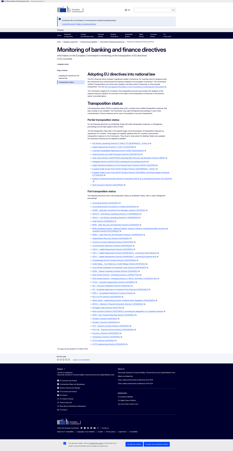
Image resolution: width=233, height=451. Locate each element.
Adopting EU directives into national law (69, 77)
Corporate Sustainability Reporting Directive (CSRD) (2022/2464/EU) (118, 151)
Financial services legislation (88, 42)
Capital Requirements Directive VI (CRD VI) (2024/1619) (113, 147)
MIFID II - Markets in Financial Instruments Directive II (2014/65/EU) (117, 304)
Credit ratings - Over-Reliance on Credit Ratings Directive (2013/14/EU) (118, 264)
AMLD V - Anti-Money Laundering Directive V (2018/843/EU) (115, 218)
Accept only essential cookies (157, 444)
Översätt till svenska (68, 24)
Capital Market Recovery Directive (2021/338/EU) (111, 238)
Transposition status (66, 82)
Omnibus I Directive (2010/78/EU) (104, 319)
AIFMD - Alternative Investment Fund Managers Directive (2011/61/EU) (118, 210)
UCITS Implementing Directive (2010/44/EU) (108, 344)
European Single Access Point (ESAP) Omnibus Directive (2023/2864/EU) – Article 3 (124, 169)
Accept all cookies (134, 444)
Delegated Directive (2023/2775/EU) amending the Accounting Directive (119, 162)
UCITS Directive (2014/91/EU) (103, 340)
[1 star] (58, 359)
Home (59, 35)
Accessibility (133, 432)
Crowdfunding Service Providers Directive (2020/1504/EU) (114, 260)
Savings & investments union (87, 35)
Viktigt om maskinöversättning (86, 24)
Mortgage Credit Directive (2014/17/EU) (107, 308)
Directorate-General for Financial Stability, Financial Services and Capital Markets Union (146, 372)
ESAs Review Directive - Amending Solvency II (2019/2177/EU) (115, 275)
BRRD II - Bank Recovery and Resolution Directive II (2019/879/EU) (117, 235)
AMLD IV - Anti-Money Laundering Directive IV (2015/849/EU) (115, 214)
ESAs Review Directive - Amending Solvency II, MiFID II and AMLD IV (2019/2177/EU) (124, 278)
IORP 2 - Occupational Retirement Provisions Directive (112, 293)
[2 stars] (59, 359)
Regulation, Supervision (70, 42)
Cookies (100, 432)
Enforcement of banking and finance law (112, 42)
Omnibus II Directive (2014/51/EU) (105, 322)
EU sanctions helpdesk (125, 397)
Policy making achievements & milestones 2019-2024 (135, 383)
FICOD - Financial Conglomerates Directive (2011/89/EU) (113, 282)
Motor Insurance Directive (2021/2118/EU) (107, 185)
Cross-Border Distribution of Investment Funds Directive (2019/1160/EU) (119, 268)
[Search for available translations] (165, 87)
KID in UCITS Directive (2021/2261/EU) (106, 297)
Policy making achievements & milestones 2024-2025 (135, 380)
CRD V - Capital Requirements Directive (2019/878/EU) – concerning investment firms (124, 257)
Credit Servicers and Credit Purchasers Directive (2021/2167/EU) (116, 154)
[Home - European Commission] (72, 9)
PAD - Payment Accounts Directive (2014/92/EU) (110, 326)
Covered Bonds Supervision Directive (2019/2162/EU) (112, 246)
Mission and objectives (125, 376)
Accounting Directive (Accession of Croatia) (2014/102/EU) (114, 207)
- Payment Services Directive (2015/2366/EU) (117, 330)
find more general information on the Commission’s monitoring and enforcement (134, 87)
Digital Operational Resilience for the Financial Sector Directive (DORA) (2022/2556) (124, 165)
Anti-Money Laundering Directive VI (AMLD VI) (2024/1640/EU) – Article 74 (120, 143)
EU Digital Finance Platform (127, 400)
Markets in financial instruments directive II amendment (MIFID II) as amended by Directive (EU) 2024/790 (132, 179)
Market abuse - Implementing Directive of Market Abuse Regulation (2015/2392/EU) (123, 300)
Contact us (105, 428)
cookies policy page (95, 443)
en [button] (129, 10)
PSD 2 (94, 330)
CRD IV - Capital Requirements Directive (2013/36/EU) (112, 249)
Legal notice (122, 432)
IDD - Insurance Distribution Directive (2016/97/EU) (111, 286)
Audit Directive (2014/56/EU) (103, 221)
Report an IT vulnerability (65, 432)
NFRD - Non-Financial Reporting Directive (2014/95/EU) (113, 315)
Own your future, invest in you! (128, 404)
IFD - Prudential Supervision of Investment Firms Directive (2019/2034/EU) (120, 289)
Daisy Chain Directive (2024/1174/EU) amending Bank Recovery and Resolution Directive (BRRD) (128, 158)
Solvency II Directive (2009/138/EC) (105, 333)
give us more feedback (82, 360)
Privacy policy (110, 432)
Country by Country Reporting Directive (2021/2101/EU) (113, 242)
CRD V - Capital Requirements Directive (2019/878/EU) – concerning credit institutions (124, 253)
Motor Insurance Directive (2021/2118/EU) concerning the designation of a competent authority (127, 311)
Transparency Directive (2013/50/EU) (106, 337)
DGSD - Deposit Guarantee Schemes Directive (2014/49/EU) (115, 271)
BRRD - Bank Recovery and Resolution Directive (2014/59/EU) (115, 225)
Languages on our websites (86, 432)
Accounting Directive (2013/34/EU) (105, 203)
